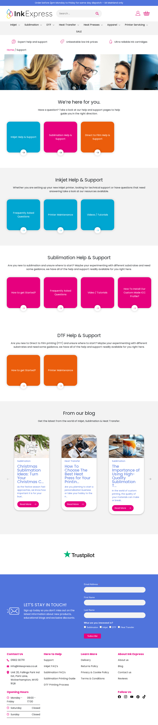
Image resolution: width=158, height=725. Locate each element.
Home (10, 50)
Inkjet (13, 25)
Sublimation (32, 25)
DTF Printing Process (56, 684)
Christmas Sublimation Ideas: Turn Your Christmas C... (30, 474)
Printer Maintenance (60, 214)
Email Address (92, 584)
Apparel (112, 25)
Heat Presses (92, 25)
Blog (120, 666)
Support (49, 660)
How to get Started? (23, 292)
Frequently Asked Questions (23, 214)
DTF (48, 25)
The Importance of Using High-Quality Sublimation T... (126, 476)
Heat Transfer (67, 25)
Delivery (86, 660)
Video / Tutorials (97, 292)
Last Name (89, 610)
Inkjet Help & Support (23, 137)
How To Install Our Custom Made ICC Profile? (135, 292)
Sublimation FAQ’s (55, 672)
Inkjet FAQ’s (51, 666)
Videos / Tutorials (97, 214)
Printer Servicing (135, 25)
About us (123, 660)
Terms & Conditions (93, 678)
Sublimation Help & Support (60, 137)
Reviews (123, 678)
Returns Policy (89, 666)
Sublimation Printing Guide (59, 678)
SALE (79, 31)
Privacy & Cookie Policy (95, 672)
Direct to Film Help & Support (97, 137)
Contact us (124, 672)
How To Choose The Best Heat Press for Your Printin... (77, 474)
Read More (26, 504)
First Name (89, 597)
